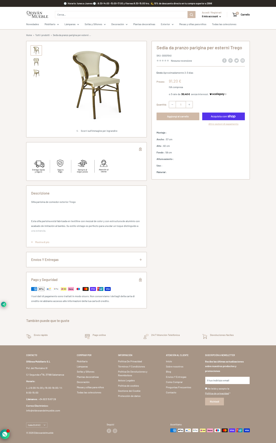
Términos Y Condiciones (131, 366)
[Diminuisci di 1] (172, 104)
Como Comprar (174, 381)
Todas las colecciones (224, 24)
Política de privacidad (217, 393)
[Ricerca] (191, 14)
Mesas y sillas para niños (192, 24)
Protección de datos (129, 395)
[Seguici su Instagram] (115, 430)
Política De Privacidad (130, 361)
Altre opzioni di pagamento (223, 123)
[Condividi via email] (242, 60)
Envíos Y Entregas (176, 376)
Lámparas (70, 24)
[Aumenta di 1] (189, 104)
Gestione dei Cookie (129, 390)
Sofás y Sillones (93, 24)
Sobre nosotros (174, 366)
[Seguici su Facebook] (109, 430)
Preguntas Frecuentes (178, 387)
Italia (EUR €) (34, 425)
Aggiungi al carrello (178, 116)
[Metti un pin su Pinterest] (230, 60)
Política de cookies (128, 385)
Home (29, 35)
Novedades (32, 24)
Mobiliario (50, 24)
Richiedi (214, 401)
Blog (168, 371)
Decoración (117, 24)
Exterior (165, 24)
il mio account (210, 16)
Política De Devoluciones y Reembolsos (132, 373)
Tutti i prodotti (42, 35)
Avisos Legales (126, 380)
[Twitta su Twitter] (236, 60)
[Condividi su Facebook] (224, 60)
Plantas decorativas (144, 24)
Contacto (171, 392)
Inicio (169, 361)
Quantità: (162, 104)
